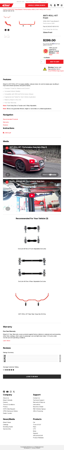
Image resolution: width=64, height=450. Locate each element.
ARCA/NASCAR (38, 435)
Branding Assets (8, 426)
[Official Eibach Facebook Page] (4, 392)
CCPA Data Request (9, 409)
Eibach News (7, 422)
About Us (6, 398)
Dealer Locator (7, 413)
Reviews (5, 125)
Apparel (35, 433)
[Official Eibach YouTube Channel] (7, 392)
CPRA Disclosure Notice (10, 411)
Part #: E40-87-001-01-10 (50, 26)
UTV (34, 429)
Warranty (6, 122)
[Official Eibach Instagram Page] (11, 392)
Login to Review (32, 376)
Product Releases (38, 437)
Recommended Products (10, 119)
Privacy (5, 406)
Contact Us (36, 398)
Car (34, 422)
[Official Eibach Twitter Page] (14, 392)
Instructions (36, 404)
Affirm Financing (38, 411)
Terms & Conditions (9, 404)
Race (34, 426)
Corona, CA (43, 1)
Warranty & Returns (39, 402)
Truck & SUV (37, 424)
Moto (34, 431)
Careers (5, 402)
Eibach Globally (7, 400)
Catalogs (5, 424)
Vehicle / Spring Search (36, 5)
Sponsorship (7, 429)
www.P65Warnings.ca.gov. (56, 71)
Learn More (6, 340)
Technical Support (38, 400)
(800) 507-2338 (20, 1)
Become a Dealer (38, 406)
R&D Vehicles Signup (39, 409)
